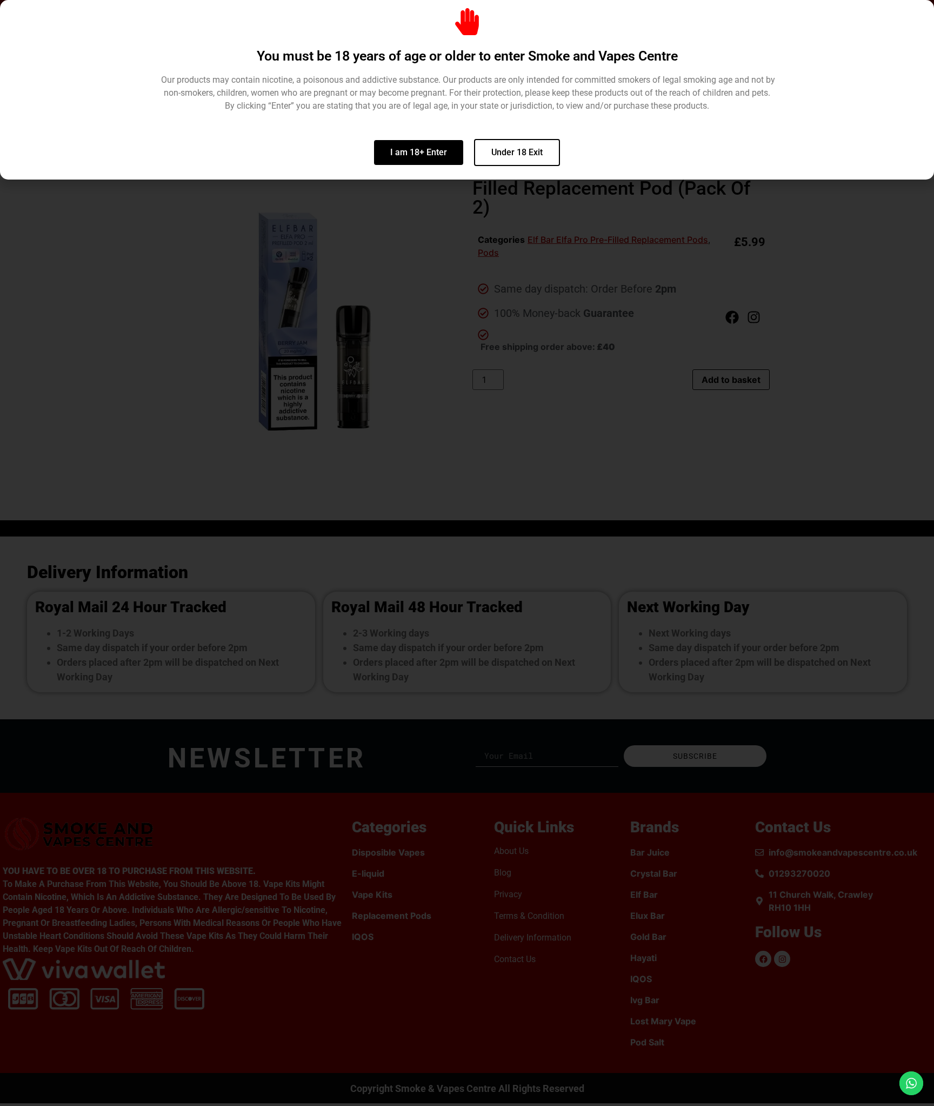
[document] (467, 553)
